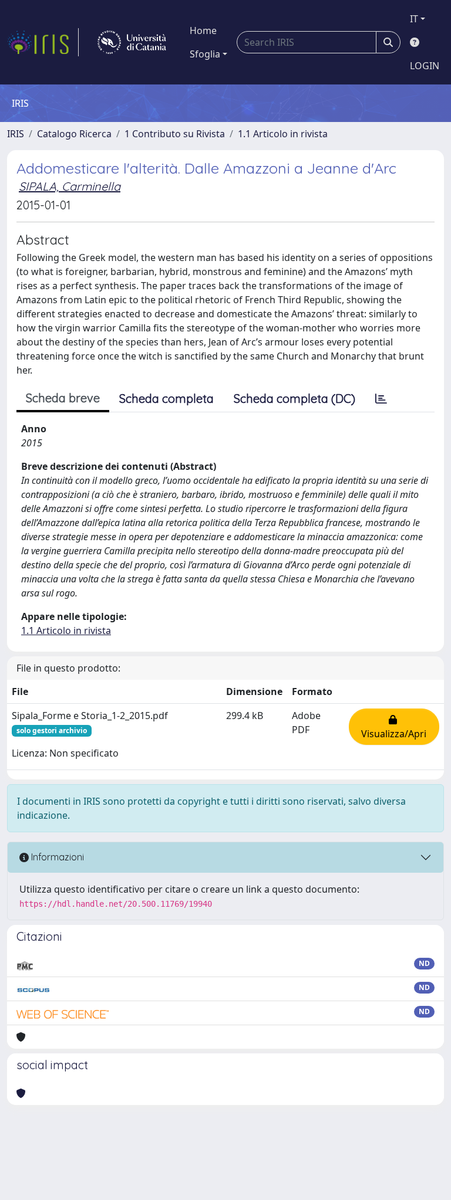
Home (203, 30)
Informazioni (56, 857)
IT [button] (414, 18)
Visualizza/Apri (393, 726)
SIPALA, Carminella (69, 186)
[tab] (381, 399)
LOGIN (424, 65)
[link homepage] (43, 42)
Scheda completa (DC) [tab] (294, 398)
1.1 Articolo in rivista (283, 133)
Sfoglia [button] (205, 54)
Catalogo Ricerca (74, 133)
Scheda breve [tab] (63, 398)
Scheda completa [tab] (166, 398)
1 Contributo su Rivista (174, 133)
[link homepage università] (132, 42)
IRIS (15, 133)
